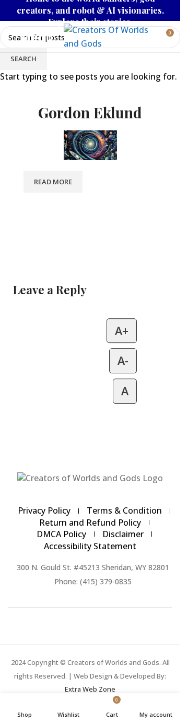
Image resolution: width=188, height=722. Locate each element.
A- (123, 361)
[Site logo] (107, 35)
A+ (121, 330)
